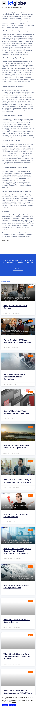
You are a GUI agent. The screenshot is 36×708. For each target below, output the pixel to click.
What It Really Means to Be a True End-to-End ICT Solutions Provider (16, 656)
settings (14, 702)
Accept (5, 705)
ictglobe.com (5, 240)
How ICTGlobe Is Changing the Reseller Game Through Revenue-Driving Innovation (17, 551)
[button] (4, 3)
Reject (12, 705)
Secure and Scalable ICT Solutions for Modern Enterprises (14, 376)
